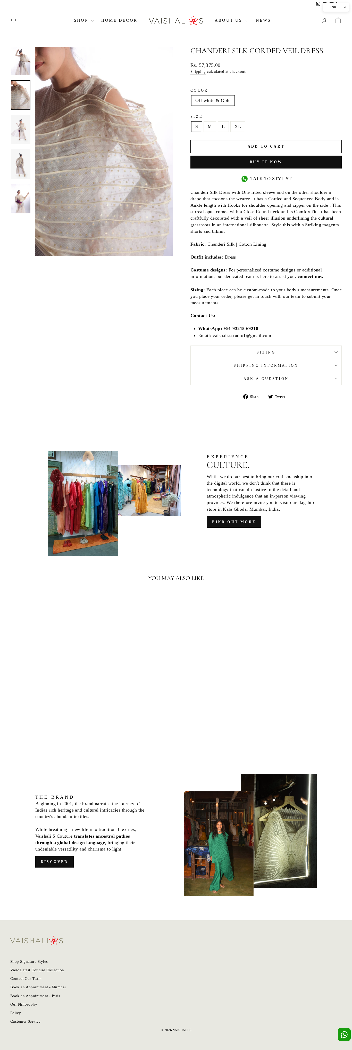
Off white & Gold (213, 100)
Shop (82, 20)
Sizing (266, 352)
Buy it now (266, 162)
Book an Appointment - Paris (35, 995)
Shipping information (266, 365)
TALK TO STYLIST (271, 178)
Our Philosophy (23, 1004)
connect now (311, 276)
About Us (229, 20)
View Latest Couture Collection (37, 970)
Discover (54, 862)
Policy (15, 1013)
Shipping (198, 71)
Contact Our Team (25, 978)
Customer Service (25, 1021)
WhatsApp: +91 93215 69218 (228, 328)
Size (196, 116)
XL (237, 126)
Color (199, 90)
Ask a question (266, 378)
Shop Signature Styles (29, 961)
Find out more (234, 522)
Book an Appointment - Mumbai (38, 987)
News (263, 20)
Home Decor (119, 20)
